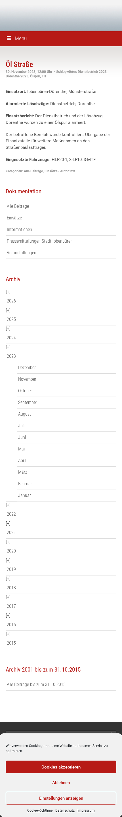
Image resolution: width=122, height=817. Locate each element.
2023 (11, 356)
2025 (11, 319)
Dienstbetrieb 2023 (92, 72)
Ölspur (35, 76)
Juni (22, 437)
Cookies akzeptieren (61, 767)
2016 (11, 624)
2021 (11, 532)
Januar (24, 495)
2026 (11, 301)
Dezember (27, 367)
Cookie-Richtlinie (39, 810)
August (24, 414)
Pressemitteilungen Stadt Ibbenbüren (40, 241)
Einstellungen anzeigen (61, 798)
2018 (11, 587)
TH (44, 76)
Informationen (19, 229)
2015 (11, 643)
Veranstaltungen (21, 252)
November (27, 379)
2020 (11, 551)
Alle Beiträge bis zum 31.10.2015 (36, 684)
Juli (21, 425)
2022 (11, 514)
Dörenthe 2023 (17, 76)
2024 (11, 337)
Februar (25, 483)
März (22, 472)
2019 (11, 569)
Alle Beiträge (33, 171)
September (27, 402)
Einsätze (51, 171)
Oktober (25, 390)
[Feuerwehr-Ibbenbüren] (45, 15)
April (22, 460)
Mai (21, 449)
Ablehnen (61, 782)
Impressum (86, 810)
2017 (11, 606)
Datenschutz (65, 810)
